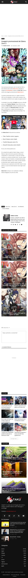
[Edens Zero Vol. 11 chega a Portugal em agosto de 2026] (14, 302)
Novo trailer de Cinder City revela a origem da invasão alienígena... (7, 421)
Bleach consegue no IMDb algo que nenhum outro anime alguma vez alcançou (13, 473)
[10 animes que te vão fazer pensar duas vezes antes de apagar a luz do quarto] (5, 524)
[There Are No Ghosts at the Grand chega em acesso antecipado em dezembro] (7, 400)
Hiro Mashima (9, 90)
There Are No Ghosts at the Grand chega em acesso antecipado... (6, 407)
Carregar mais (13, 438)
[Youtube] (21, 224)
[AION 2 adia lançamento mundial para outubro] (21, 414)
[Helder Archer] (6, 219)
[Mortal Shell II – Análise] (5, 538)
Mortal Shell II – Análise (15, 536)
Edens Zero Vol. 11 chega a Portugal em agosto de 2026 (14, 313)
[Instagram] (13, 224)
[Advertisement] (14, 20)
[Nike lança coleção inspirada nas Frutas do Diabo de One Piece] (14, 485)
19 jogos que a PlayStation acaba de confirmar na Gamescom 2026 (7, 434)
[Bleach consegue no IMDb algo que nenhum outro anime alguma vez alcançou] (14, 470)
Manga (14, 254)
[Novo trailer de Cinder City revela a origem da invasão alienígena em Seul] (7, 414)
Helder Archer (6, 45)
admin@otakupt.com (11, 511)
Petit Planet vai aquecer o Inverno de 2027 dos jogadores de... (20, 434)
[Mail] (15, 224)
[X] (19, 224)
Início (2, 36)
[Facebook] (11, 224)
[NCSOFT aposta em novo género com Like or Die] (21, 400)
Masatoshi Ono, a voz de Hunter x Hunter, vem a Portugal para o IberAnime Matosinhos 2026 (17, 531)
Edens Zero (15, 88)
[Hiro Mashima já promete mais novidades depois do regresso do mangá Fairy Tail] (14, 247)
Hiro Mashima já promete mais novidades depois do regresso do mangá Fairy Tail (14, 257)
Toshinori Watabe (5, 208)
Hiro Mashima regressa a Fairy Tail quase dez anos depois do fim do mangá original (14, 285)
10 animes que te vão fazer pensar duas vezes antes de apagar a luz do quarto (18, 524)
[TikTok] (17, 224)
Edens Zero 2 (14, 206)
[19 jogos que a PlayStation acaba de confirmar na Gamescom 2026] (7, 427)
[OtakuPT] (14, 2)
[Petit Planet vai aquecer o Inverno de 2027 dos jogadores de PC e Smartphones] (21, 427)
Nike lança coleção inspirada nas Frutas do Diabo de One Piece (14, 489)
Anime (6, 36)
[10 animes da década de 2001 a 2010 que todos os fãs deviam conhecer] (14, 454)
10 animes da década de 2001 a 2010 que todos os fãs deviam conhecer (13, 458)
